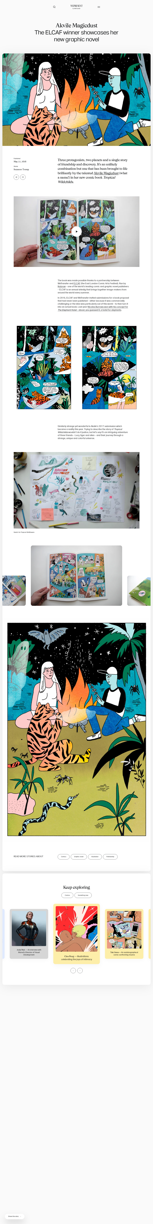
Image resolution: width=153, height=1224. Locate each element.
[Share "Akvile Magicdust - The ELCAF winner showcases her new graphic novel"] (16, 177)
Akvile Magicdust (106, 173)
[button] (76, 99)
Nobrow (62, 286)
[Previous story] (73, 970)
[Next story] (80, 970)
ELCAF (77, 283)
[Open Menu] (98, 7)
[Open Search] (54, 7)
